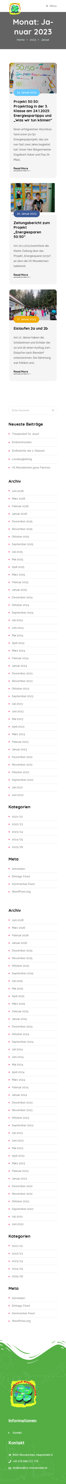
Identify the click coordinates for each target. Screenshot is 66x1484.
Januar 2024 (19, 665)
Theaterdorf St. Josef (25, 434)
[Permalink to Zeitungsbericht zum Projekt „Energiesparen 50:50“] (33, 198)
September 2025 (22, 544)
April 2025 (18, 567)
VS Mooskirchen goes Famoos (31, 467)
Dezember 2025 (22, 521)
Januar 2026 (19, 513)
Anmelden (18, 868)
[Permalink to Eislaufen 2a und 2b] (33, 304)
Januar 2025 (19, 589)
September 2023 (22, 696)
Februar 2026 (20, 506)
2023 (33, 39)
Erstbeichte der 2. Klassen (28, 450)
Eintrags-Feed (21, 876)
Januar (45, 39)
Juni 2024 (18, 627)
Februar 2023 (20, 741)
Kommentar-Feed (23, 884)
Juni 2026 (18, 491)
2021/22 (17, 816)
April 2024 (18, 643)
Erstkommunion (22, 442)
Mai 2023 (17, 719)
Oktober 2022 (20, 772)
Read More (21, 168)
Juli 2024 (17, 620)
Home (21, 39)
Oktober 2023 (20, 688)
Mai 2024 (17, 635)
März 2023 (18, 734)
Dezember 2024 (22, 597)
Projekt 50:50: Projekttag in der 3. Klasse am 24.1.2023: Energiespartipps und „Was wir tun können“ (33, 110)
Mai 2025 (17, 559)
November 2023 (22, 681)
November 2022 (22, 764)
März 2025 (18, 574)
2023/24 (17, 831)
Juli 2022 (17, 787)
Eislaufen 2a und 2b (31, 328)
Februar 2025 (20, 582)
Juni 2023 (18, 711)
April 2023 (18, 726)
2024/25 (17, 839)
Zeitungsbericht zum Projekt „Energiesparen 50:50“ (32, 230)
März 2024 (18, 650)
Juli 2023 (17, 703)
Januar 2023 (19, 749)
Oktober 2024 (20, 605)
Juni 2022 (18, 795)
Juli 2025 (17, 551)
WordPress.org (21, 891)
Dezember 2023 (22, 673)
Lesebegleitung (22, 459)
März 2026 (18, 498)
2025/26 (17, 847)
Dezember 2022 (22, 757)
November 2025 (22, 529)
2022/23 (17, 824)
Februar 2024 (20, 658)
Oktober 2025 (20, 536)
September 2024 (23, 612)
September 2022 (22, 779)
